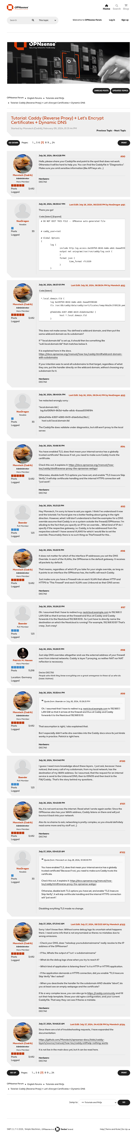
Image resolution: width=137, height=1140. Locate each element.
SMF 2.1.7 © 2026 (15, 1129)
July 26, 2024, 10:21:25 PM (51, 506)
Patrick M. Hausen (23, 660)
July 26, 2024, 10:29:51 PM (51, 649)
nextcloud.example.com (95, 612)
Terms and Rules (113, 1129)
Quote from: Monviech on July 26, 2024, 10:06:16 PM (68, 860)
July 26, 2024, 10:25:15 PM (51, 550)
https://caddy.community (101, 993)
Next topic (120, 130)
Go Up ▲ (126, 1129)
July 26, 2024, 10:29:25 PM (51, 607)
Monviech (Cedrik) (23, 175)
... (35, 142)
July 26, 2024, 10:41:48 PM (51, 760)
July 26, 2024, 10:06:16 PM (51, 446)
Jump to (73, 1102)
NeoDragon (23, 221)
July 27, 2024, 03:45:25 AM (52, 852)
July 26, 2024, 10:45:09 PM (52, 803)
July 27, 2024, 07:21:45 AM (51, 924)
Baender (22, 523)
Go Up (13, 1073)
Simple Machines (32, 1129)
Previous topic (104, 130)
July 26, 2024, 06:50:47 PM (52, 204)
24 (53, 142)
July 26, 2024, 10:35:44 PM (52, 693)
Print (124, 143)
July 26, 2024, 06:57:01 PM (52, 285)
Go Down (13, 143)
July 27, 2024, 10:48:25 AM (51, 1024)
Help (102, 1129)
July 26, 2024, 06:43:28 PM (52, 156)
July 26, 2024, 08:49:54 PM (52, 395)
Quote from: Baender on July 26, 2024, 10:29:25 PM (67, 702)
